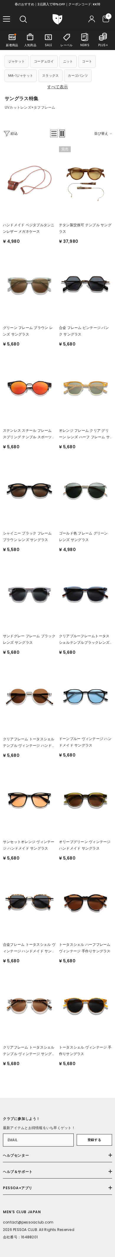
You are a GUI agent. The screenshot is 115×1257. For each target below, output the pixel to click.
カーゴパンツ (78, 75)
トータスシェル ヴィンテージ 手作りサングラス (85, 1050)
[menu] (6, 19)
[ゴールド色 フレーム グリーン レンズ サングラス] (85, 490)
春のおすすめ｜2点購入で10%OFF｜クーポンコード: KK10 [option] (57, 4)
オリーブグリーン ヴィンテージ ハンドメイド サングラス (85, 845)
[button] (54, 133)
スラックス (50, 75)
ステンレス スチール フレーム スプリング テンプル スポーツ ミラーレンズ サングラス (27, 434)
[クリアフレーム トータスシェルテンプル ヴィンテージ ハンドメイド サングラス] (29, 695)
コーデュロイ (44, 61)
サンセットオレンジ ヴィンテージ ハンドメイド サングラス (29, 845)
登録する (94, 1139)
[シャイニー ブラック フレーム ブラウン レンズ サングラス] (29, 490)
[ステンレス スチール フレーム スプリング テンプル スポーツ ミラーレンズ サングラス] (29, 387)
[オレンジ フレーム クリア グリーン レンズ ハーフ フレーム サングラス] (85, 387)
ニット (68, 61)
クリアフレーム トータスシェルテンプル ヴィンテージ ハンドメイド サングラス (29, 742)
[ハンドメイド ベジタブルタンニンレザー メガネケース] (29, 181)
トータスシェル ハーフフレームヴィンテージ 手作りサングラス (85, 947)
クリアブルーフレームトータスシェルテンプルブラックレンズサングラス (84, 639)
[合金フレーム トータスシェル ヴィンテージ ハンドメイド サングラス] (29, 901)
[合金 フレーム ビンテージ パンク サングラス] (85, 284)
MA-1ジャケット (20, 75)
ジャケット (16, 61)
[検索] (23, 19)
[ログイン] (92, 19)
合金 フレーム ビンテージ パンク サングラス (84, 331)
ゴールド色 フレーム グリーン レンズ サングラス (83, 536)
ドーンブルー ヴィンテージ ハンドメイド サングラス (85, 742)
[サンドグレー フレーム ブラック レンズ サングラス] (29, 592)
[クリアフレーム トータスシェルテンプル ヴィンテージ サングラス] (29, 1004)
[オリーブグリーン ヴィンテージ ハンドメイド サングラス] (85, 798)
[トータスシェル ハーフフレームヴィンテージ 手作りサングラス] (85, 901)
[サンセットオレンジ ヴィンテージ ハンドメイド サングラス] (29, 798)
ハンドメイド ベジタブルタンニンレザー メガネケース (29, 228)
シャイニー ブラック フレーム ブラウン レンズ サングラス (27, 536)
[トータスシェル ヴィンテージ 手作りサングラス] (85, 1004)
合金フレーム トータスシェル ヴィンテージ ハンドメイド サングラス (29, 948)
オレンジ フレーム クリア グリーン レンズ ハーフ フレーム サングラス (84, 434)
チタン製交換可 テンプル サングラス (85, 228)
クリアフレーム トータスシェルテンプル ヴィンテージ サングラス (29, 1051)
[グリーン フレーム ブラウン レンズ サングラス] (29, 284)
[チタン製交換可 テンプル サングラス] (85, 181)
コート (87, 61)
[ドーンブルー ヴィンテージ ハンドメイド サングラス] (85, 695)
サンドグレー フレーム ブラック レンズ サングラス (29, 639)
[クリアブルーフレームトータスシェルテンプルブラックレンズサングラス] (85, 592)
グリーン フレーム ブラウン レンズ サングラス (28, 331)
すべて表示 (57, 86)
